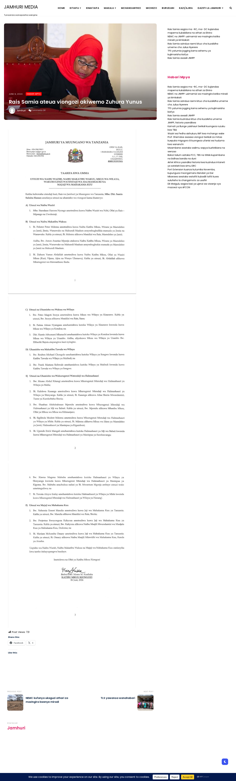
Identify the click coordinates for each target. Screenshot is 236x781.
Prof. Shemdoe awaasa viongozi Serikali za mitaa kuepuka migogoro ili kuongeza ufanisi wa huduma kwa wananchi (196, 140)
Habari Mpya (34, 94)
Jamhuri (21, 110)
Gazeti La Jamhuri (209, 8)
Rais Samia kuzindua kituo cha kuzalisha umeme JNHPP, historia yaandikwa (195, 120)
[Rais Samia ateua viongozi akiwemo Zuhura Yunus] (80, 71)
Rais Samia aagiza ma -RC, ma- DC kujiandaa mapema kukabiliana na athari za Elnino (193, 31)
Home (61, 8)
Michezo (151, 8)
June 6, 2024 (15, 94)
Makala (109, 8)
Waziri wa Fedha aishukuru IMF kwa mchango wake (196, 133)
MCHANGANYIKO (131, 8)
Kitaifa (74, 8)
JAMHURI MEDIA (21, 7)
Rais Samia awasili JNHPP (181, 58)
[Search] (231, 8)
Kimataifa (92, 8)
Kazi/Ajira (186, 8)
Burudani (168, 8)
